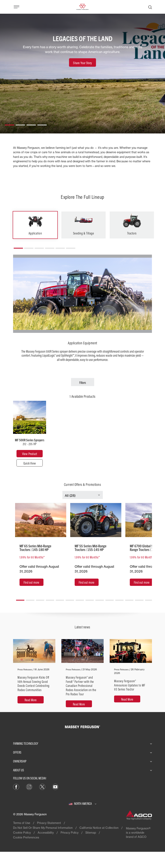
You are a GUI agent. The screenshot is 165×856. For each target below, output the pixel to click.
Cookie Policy (22, 832)
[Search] (150, 6)
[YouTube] (55, 786)
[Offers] (40, 520)
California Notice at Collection (99, 827)
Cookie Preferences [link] (26, 837)
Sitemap (90, 832)
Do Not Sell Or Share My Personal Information (43, 827)
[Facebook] (16, 786)
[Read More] (34, 675)
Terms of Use (21, 823)
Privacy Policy (69, 832)
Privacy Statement (49, 823)
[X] (42, 786)
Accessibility (46, 832)
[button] (9, 123)
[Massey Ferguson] (82, 6)
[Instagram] (29, 786)
